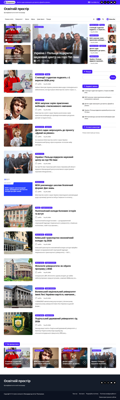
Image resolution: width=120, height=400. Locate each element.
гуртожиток (49, 234)
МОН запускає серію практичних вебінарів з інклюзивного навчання (14, 58)
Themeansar (40, 394)
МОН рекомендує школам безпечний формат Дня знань (54, 186)
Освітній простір (16, 9)
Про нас (75, 394)
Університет (18, 19)
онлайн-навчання (50, 288)
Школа (27, 19)
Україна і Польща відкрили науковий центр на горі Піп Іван (97, 61)
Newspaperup (28, 394)
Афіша (33, 19)
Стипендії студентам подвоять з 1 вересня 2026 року (17, 36)
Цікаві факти (40, 19)
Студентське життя (47, 207)
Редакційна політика (92, 394)
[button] (86, 44)
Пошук (88, 72)
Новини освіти (9, 19)
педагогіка (102, 45)
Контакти (81, 394)
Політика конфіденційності (108, 394)
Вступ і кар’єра (40, 234)
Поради (48, 19)
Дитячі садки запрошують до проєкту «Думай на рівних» (98, 50)
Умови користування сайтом (107, 397)
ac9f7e (10, 40)
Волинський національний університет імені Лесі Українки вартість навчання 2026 (55, 294)
